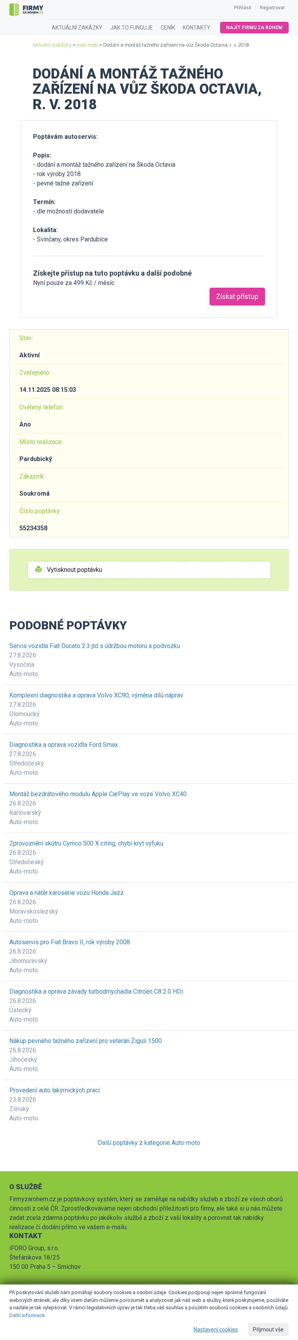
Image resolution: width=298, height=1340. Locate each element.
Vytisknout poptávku (73, 569)
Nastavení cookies (216, 1329)
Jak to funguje (131, 27)
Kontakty (196, 27)
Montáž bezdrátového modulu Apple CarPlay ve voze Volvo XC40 (98, 794)
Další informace (27, 1315)
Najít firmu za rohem (254, 27)
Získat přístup (237, 296)
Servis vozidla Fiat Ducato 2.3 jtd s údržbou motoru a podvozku (94, 646)
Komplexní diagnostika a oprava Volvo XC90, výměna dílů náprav (96, 695)
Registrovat (272, 7)
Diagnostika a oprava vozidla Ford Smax (63, 744)
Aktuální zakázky (77, 27)
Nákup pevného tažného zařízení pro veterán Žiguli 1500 (85, 1041)
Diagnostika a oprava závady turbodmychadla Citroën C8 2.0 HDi (96, 991)
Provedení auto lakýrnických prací (54, 1090)
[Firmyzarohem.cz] (26, 9)
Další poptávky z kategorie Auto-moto (149, 1142)
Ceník (168, 27)
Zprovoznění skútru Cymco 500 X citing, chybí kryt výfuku (86, 843)
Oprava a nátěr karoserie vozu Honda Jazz (66, 892)
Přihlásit (242, 7)
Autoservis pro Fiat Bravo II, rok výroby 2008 (69, 942)
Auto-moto (87, 45)
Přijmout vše (268, 1329)
